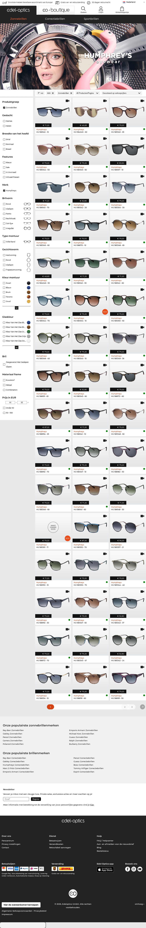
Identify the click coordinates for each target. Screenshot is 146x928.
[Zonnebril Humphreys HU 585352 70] (91, 526)
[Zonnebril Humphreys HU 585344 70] (53, 300)
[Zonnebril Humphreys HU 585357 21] (128, 526)
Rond (8, 204)
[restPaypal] (24, 869)
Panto (8, 214)
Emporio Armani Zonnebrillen (83, 730)
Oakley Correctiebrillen (14, 761)
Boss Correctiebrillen (83, 765)
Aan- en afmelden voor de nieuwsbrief (115, 844)
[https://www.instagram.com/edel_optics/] (133, 870)
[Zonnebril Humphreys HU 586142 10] (91, 413)
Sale (7, 167)
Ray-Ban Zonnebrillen (13, 730)
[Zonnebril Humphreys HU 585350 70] (91, 564)
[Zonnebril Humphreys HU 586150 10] (53, 564)
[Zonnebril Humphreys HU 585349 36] (128, 337)
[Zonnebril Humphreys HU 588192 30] (53, 602)
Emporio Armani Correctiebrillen (18, 772)
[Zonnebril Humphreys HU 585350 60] (128, 300)
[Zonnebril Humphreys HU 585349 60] (53, 224)
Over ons (6, 836)
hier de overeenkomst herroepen (21, 905)
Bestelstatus (103, 851)
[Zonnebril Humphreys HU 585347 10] (91, 451)
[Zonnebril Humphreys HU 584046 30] (53, 262)
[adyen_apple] (41, 869)
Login (101, 12)
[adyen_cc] (4, 869)
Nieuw (9, 162)
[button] (18, 10)
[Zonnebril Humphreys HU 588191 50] (128, 677)
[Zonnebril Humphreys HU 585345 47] (91, 639)
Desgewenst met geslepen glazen (17, 364)
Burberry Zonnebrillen (79, 744)
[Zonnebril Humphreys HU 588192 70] (53, 451)
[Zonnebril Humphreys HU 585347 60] (91, 602)
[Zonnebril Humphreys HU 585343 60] (91, 375)
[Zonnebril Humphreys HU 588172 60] (128, 375)
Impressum (7, 914)
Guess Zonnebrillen (78, 737)
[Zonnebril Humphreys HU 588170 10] (91, 224)
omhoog (139, 904)
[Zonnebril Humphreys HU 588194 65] (53, 413)
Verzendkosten (56, 844)
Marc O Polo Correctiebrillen (16, 768)
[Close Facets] (16, 93)
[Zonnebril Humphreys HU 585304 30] (128, 186)
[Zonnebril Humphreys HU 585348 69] (128, 224)
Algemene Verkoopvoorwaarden (17, 911)
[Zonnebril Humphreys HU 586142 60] (128, 262)
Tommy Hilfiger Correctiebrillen (89, 768)
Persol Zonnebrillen (12, 737)
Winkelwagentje (122, 12)
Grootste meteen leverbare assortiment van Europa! (30, 2)
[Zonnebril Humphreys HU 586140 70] (53, 186)
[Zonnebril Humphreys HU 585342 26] (91, 186)
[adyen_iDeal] (33, 869)
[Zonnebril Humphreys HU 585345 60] (91, 149)
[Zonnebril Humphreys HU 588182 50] (128, 451)
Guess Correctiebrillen (84, 761)
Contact (5, 847)
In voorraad (11, 172)
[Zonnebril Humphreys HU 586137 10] (128, 149)
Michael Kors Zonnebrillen (81, 734)
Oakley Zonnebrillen (12, 734)
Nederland (130, 2)
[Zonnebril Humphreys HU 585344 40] (128, 564)
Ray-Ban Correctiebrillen (14, 758)
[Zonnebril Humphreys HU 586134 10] (53, 677)
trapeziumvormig (13, 270)
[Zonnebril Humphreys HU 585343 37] (128, 602)
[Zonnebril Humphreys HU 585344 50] (53, 149)
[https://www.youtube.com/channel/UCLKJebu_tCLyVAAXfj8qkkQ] (139, 870)
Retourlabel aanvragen (60, 847)
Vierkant (9, 209)
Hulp (99, 836)
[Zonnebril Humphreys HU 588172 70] (53, 639)
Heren (8, 126)
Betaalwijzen (55, 840)
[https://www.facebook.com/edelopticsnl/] (127, 870)
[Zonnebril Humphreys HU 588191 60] (91, 677)
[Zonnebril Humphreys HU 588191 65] (53, 375)
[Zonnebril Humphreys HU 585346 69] (53, 488)
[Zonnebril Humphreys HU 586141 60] (91, 488)
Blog (99, 847)
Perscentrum (8, 840)
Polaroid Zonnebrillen (13, 744)
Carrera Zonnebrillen (13, 740)
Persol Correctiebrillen (84, 758)
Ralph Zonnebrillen (78, 740)
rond (8, 260)
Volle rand (10, 242)
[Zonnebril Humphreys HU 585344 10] (91, 337)
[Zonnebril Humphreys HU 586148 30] (128, 488)
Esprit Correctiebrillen (84, 772)
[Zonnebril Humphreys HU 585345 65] (128, 111)
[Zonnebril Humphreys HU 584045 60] (91, 111)
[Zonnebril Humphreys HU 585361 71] (53, 526)
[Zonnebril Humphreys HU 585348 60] (128, 413)
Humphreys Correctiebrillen (16, 765)
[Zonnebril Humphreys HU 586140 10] (53, 111)
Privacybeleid (40, 911)
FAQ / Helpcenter (105, 840)
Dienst (52, 836)
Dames (9, 121)
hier (92, 805)
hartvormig (11, 255)
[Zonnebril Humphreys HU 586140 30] (91, 262)
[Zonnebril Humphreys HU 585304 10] (91, 300)
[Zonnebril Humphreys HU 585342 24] (128, 639)
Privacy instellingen (11, 844)
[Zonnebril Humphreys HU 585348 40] (53, 337)
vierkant (9, 265)
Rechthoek (10, 218)
